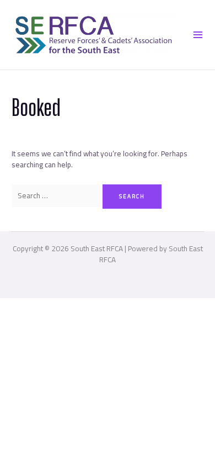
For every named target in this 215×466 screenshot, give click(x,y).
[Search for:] (57, 195)
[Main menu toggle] (197, 34)
